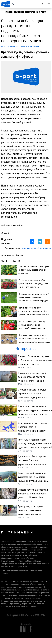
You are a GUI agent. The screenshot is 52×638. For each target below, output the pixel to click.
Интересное (34, 46)
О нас (3, 570)
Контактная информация (17, 570)
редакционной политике (36, 248)
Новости (24, 46)
